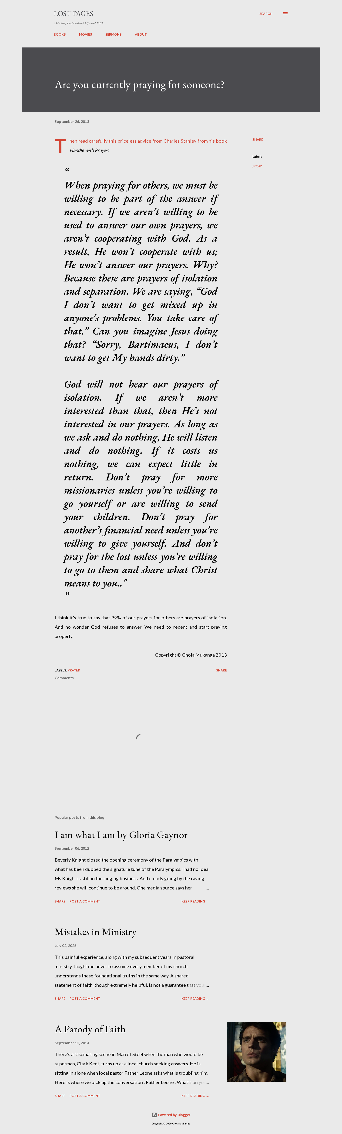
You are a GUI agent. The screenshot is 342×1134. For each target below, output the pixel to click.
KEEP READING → (195, 901)
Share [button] (257, 139)
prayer (257, 166)
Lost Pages (73, 13)
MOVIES (85, 34)
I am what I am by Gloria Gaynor (121, 834)
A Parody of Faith (90, 1028)
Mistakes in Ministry (96, 931)
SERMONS (113, 34)
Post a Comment (85, 901)
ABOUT (141, 34)
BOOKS (60, 34)
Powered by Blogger (173, 1115)
